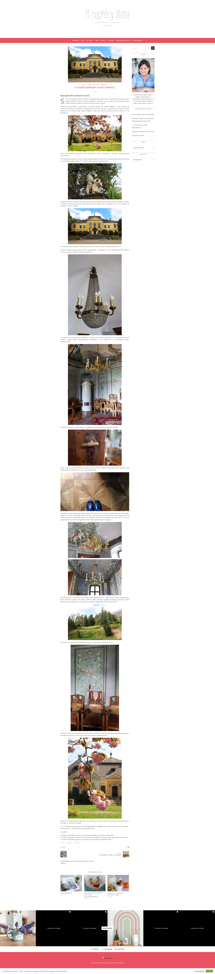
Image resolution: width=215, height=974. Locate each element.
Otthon (89, 40)
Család (111, 40)
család (84, 85)
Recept (103, 40)
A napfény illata (107, 14)
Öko (96, 40)
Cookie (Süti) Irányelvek (119, 963)
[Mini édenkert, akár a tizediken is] (126, 854)
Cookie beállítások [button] (199, 971)
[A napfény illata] (108, 958)
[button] (18, 928)
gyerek (89, 85)
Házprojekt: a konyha (138, 135)
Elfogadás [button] (209, 971)
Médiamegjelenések (123, 40)
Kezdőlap (75, 40)
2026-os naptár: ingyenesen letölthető (143, 114)
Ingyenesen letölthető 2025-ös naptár (143, 131)
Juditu (79, 470)
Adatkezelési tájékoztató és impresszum (102, 963)
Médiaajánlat (138, 40)
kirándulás (104, 85)
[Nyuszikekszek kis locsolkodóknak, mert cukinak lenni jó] (63, 854)
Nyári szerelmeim (66, 893)
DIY (83, 40)
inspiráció (96, 85)
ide (99, 835)
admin (63, 847)
